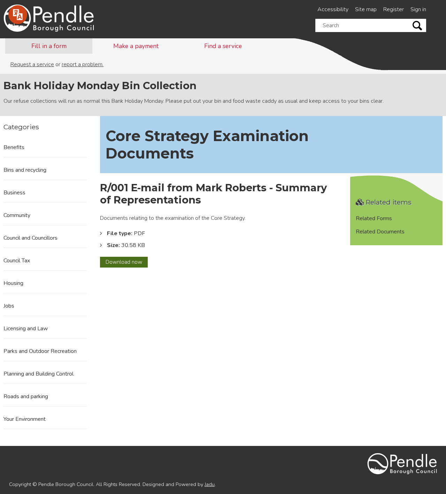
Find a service (223, 46)
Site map (366, 9)
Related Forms (374, 218)
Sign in (418, 9)
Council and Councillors (30, 238)
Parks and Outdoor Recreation (40, 351)
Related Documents (380, 232)
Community (16, 215)
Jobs (8, 306)
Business (14, 192)
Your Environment (24, 419)
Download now (127, 263)
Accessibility (332, 9)
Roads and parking (25, 396)
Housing (13, 283)
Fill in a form (49, 46)
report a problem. (82, 64)
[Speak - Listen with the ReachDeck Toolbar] (17, 14)
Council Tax (16, 260)
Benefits (13, 147)
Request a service (32, 64)
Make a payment (136, 46)
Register (393, 9)
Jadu (210, 484)
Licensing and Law (25, 328)
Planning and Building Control (38, 374)
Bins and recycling (24, 170)
